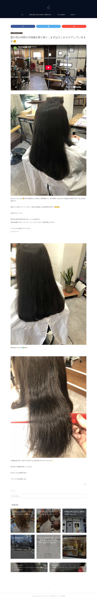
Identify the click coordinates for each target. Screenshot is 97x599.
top (22, 14)
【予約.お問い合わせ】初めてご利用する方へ (40, 14)
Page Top (48, 588)
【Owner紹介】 (61, 14)
